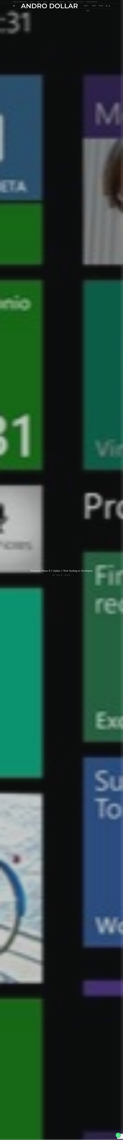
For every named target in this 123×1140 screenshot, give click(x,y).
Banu (54, 575)
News (88, 10)
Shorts (94, 5)
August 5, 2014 (59, 575)
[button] (109, 6)
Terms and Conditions (91, 1)
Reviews (101, 5)
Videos (86, 5)
